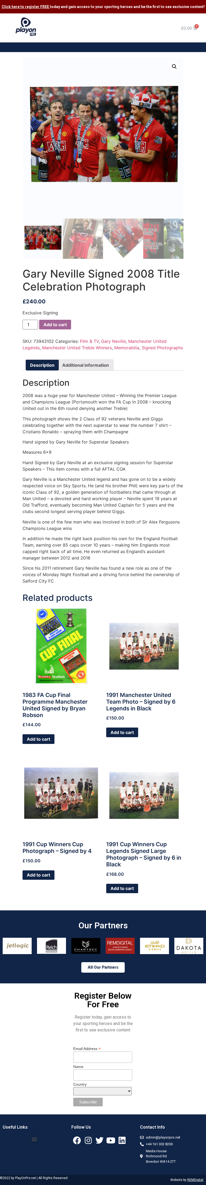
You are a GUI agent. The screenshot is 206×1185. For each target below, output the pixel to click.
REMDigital (195, 1180)
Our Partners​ (103, 925)
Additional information (85, 365)
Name (78, 1066)
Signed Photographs (162, 347)
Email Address (87, 1048)
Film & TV (89, 341)
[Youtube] (110, 1140)
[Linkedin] (122, 1140)
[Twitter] (99, 1140)
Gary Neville (113, 341)
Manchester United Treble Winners (77, 347)
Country (80, 1084)
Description (42, 365)
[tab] (42, 365)
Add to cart (55, 324)
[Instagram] (88, 1140)
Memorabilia (126, 347)
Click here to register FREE (26, 7)
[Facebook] (77, 1140)
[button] (103, 46)
